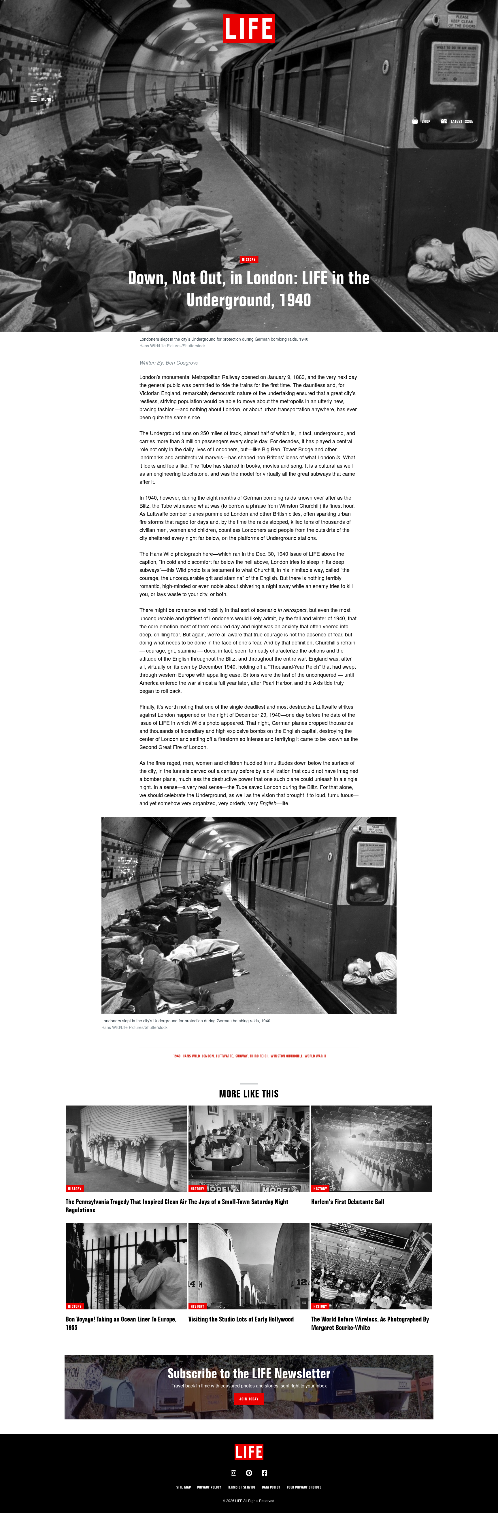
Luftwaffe (224, 1055)
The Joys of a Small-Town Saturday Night (238, 1201)
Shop (426, 121)
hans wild (191, 1055)
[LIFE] (249, 28)
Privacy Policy (209, 1486)
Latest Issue (462, 121)
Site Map (183, 1486)
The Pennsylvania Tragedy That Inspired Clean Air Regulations (126, 1205)
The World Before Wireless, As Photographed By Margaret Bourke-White (370, 1323)
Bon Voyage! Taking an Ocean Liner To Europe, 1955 (121, 1323)
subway (241, 1055)
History (249, 259)
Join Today (249, 1398)
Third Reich (259, 1055)
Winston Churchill (287, 1055)
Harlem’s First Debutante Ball (347, 1201)
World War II (315, 1055)
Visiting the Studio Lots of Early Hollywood (241, 1319)
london (208, 1055)
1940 (177, 1055)
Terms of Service (241, 1486)
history (75, 1188)
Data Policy (271, 1486)
